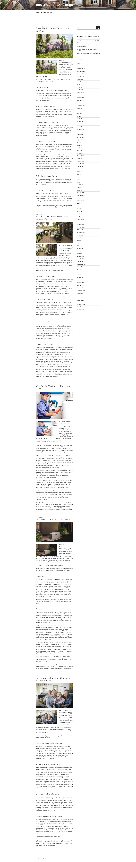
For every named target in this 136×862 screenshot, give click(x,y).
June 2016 (79, 208)
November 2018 (81, 132)
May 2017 (79, 179)
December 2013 (80, 282)
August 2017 (80, 171)
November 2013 (81, 285)
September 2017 (81, 169)
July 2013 (79, 295)
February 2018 (80, 155)
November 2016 (81, 195)
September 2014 (81, 264)
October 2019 (80, 103)
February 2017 (80, 187)
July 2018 (79, 142)
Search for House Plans (46, 12)
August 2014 (80, 266)
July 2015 (79, 237)
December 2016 (80, 192)
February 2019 (80, 124)
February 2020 (80, 92)
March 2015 (80, 248)
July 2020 (79, 81)
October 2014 (80, 261)
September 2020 (81, 76)
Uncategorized (80, 309)
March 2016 (80, 216)
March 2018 (80, 153)
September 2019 (81, 105)
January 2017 (80, 190)
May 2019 (79, 116)
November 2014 (81, 258)
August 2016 (80, 203)
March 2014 (80, 277)
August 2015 (80, 235)
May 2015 (79, 243)
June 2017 (79, 177)
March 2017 (80, 184)
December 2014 (80, 256)
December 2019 (80, 97)
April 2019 (79, 118)
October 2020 (80, 73)
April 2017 (79, 182)
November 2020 (81, 71)
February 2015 (80, 251)
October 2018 (80, 134)
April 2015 (79, 245)
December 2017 (80, 161)
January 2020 (80, 95)
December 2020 (81, 68)
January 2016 (80, 221)
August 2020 (80, 79)
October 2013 (80, 287)
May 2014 (79, 274)
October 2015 (80, 229)
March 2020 (80, 89)
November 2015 (81, 227)
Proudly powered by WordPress (43, 858)
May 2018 (79, 147)
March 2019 (80, 121)
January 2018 (80, 158)
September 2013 (81, 290)
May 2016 (79, 211)
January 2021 (80, 66)
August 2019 (80, 108)
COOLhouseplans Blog (54, 5)
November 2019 (81, 100)
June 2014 (79, 272)
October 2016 (80, 198)
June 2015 (79, 240)
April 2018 (79, 150)
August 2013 (80, 293)
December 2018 (80, 129)
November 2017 (80, 163)
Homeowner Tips (81, 304)
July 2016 (79, 206)
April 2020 (79, 87)
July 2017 (79, 174)
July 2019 (79, 110)
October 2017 (80, 166)
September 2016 (81, 200)
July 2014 (79, 269)
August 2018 (80, 139)
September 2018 (81, 137)
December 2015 (80, 224)
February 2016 (80, 219)
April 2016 (79, 213)
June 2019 (79, 113)
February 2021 (80, 63)
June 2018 (79, 145)
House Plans (80, 306)
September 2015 (81, 232)
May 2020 (79, 84)
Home (37, 12)
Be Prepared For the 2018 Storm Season (53, 519)
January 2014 (80, 280)
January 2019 (80, 126)
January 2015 (80, 253)
